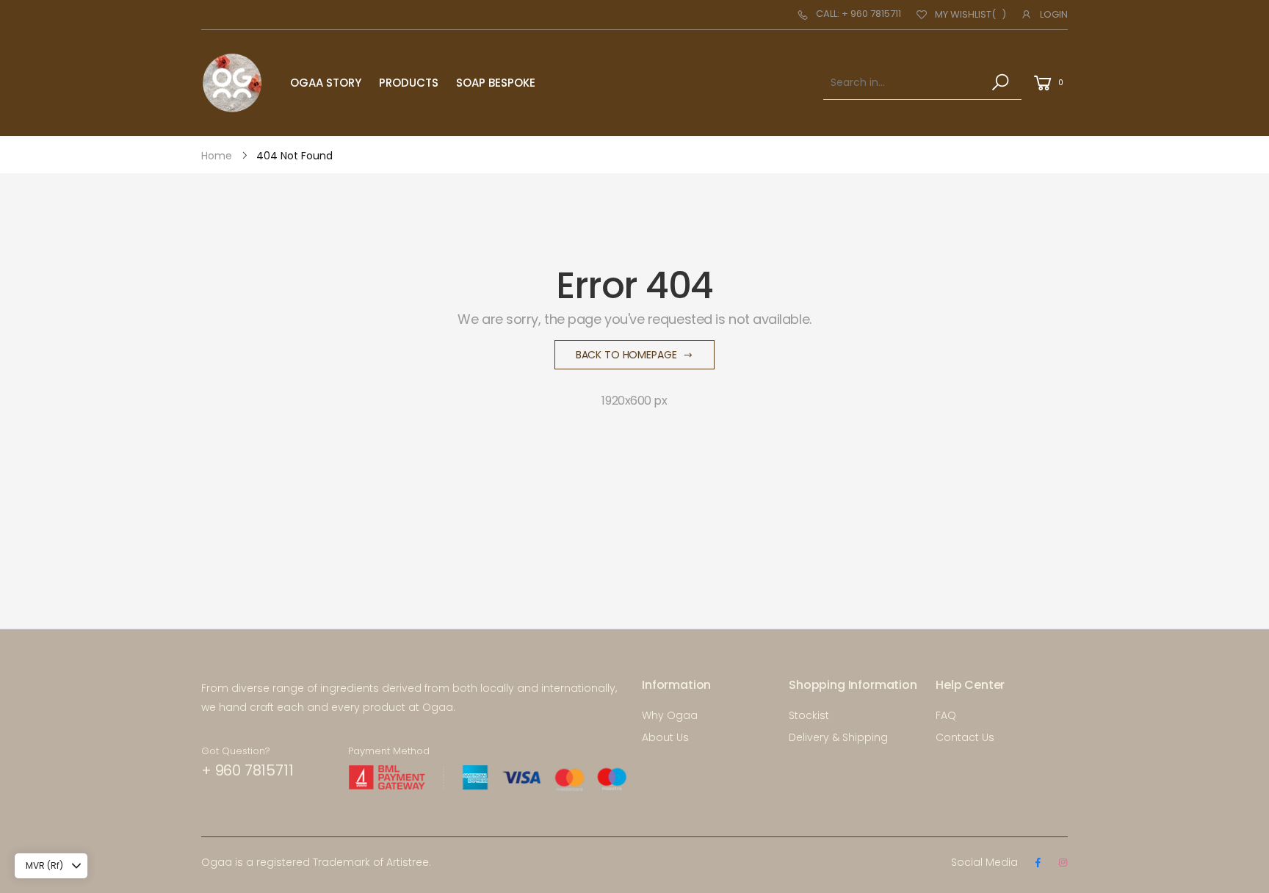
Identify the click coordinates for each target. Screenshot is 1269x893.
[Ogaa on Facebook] (1038, 863)
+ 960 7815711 (247, 770)
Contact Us (965, 737)
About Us (665, 737)
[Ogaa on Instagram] (1063, 863)
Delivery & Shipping (838, 737)
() (970, 14)
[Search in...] (1003, 82)
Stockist (809, 715)
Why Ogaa (670, 715)
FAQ (946, 715)
